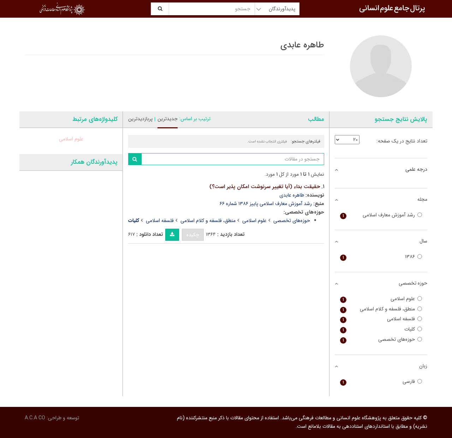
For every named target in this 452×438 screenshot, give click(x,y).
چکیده (192, 235)
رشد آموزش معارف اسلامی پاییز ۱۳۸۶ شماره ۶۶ (266, 204)
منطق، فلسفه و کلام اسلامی (208, 220)
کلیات (379, 329)
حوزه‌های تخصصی (291, 220)
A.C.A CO (35, 418)
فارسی (379, 382)
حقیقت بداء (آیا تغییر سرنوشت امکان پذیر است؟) (264, 186)
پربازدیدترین (140, 119)
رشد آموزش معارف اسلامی (379, 215)
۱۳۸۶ (379, 257)
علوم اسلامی (254, 220)
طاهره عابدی (291, 195)
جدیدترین (167, 119)
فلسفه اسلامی (160, 220)
